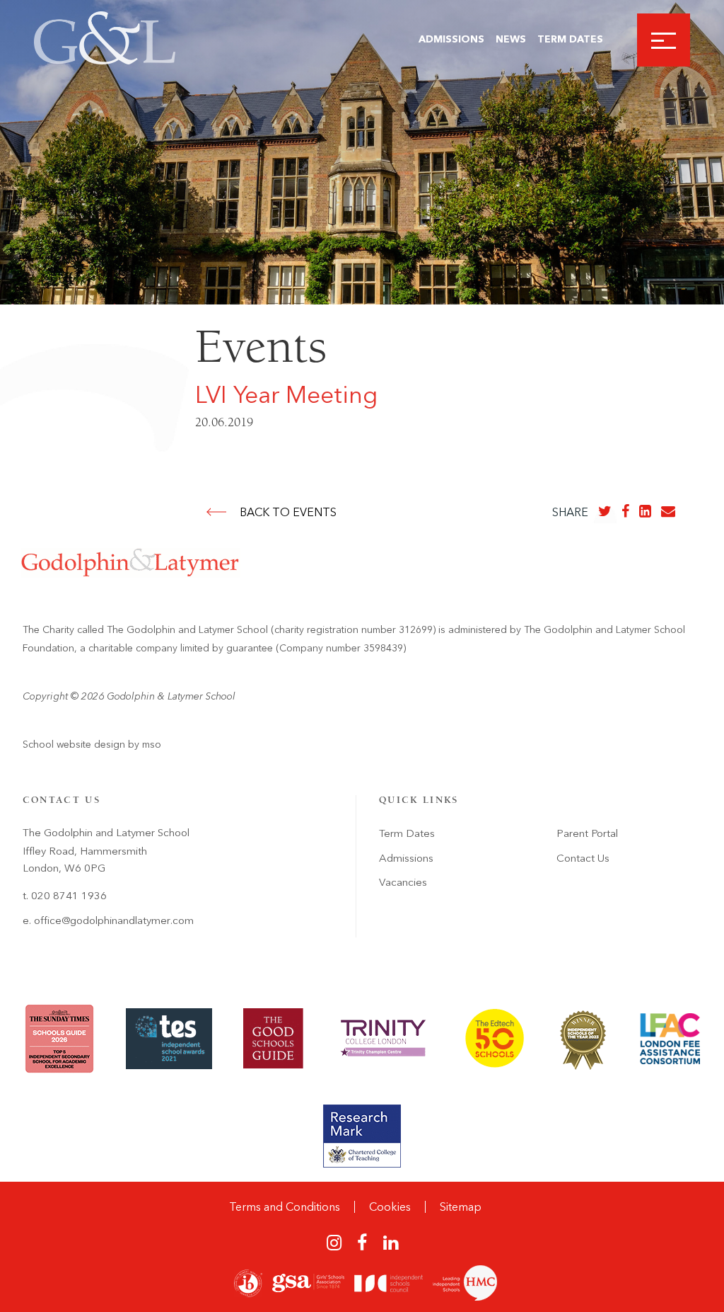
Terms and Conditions (284, 1207)
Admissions (451, 39)
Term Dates (570, 39)
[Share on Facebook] (625, 511)
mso (151, 744)
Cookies (390, 1207)
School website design (74, 744)
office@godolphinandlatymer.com (114, 920)
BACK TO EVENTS (288, 512)
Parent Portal (587, 833)
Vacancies (403, 882)
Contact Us (582, 858)
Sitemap (460, 1207)
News (511, 39)
